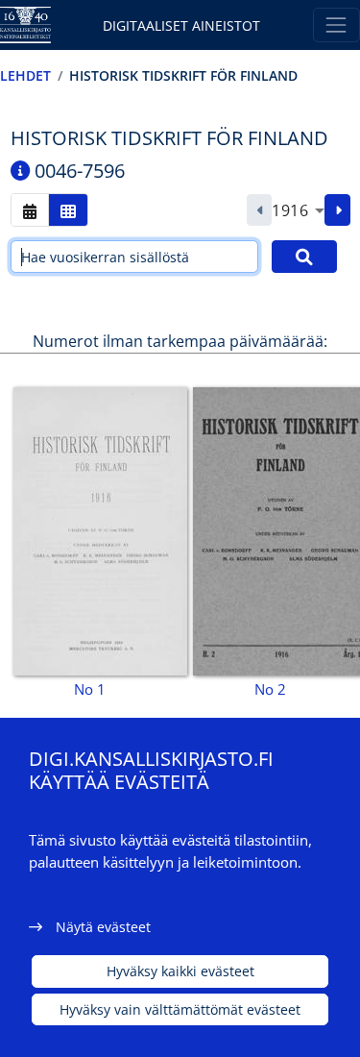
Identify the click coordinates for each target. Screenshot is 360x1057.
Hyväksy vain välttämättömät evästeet (180, 1009)
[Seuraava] (337, 210)
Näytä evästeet (103, 927)
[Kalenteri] (30, 210)
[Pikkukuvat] (68, 210)
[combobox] (298, 210)
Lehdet (25, 75)
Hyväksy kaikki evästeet (180, 971)
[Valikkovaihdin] (336, 24)
